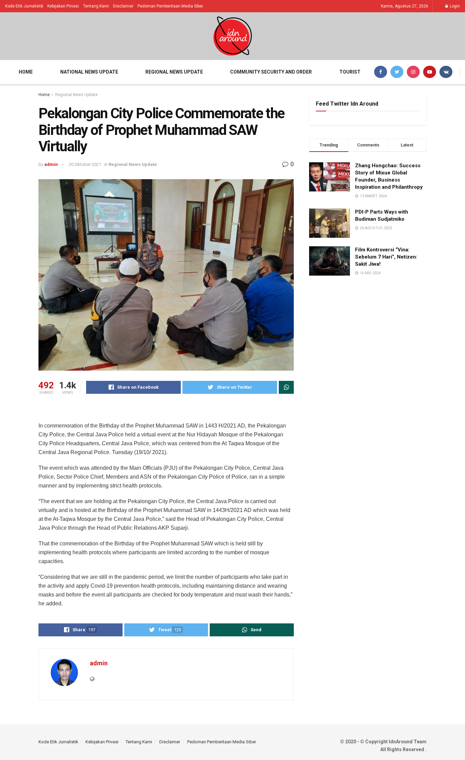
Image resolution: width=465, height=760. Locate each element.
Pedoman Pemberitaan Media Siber (170, 6)
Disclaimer (123, 6)
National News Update (89, 72)
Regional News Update (174, 72)
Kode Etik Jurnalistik (24, 6)
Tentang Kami (96, 6)
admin (51, 164)
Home (26, 72)
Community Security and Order (271, 72)
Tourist (349, 72)
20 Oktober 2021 (85, 164)
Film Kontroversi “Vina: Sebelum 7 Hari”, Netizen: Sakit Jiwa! (386, 257)
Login (454, 6)
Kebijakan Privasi (63, 6)
